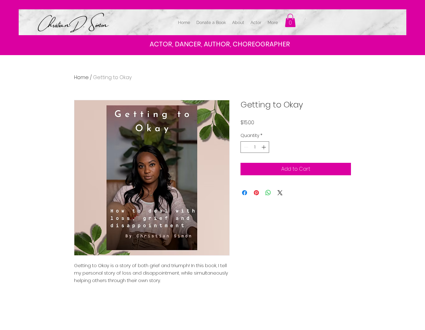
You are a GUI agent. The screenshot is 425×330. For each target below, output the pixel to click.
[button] (290, 20)
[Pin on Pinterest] (256, 192)
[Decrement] (245, 147)
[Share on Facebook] (244, 192)
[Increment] (264, 147)
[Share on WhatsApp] (268, 192)
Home (81, 77)
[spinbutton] (254, 147)
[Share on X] (280, 192)
